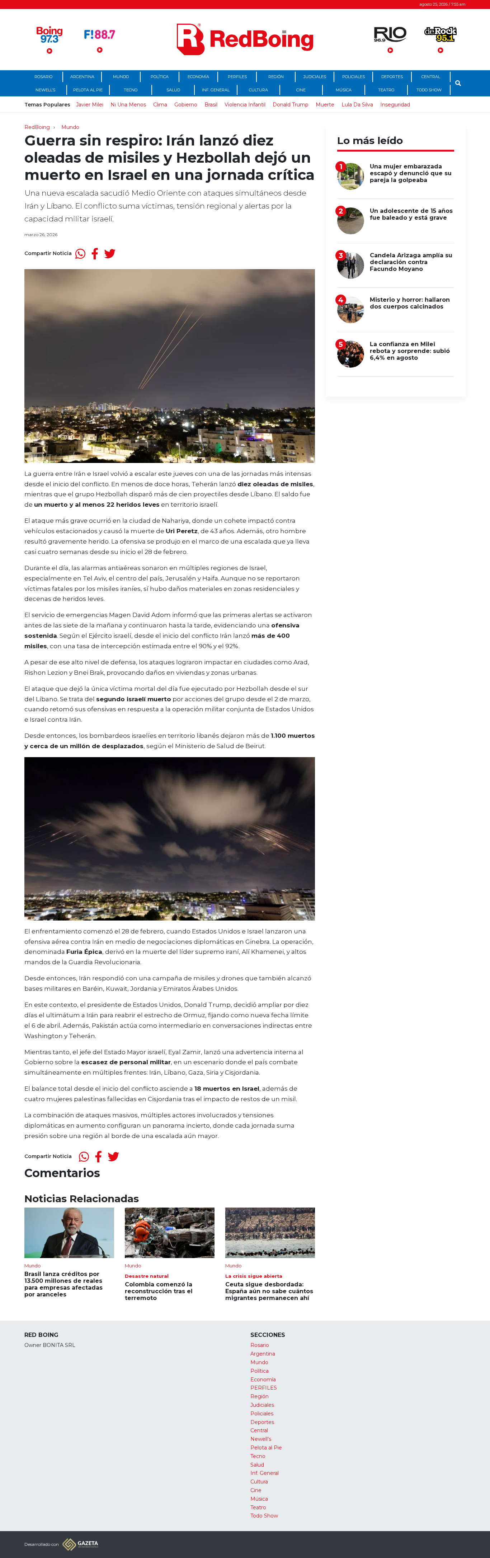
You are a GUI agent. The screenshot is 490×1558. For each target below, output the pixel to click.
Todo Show (429, 89)
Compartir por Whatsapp (80, 253)
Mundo (121, 76)
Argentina (82, 76)
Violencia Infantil (245, 104)
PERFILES (237, 76)
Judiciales (314, 76)
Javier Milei (89, 104)
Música (344, 89)
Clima (160, 104)
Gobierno (185, 104)
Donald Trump (290, 104)
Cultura (258, 89)
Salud (173, 89)
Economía (198, 76)
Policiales (353, 76)
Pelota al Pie (88, 89)
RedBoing (37, 127)
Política (160, 76)
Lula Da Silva (357, 104)
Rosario (43, 76)
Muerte (325, 104)
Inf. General (216, 89)
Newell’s (45, 89)
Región (276, 76)
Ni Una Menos (128, 104)
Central (430, 76)
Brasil (210, 104)
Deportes (392, 76)
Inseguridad (395, 104)
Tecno (130, 89)
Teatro (386, 89)
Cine (301, 89)
